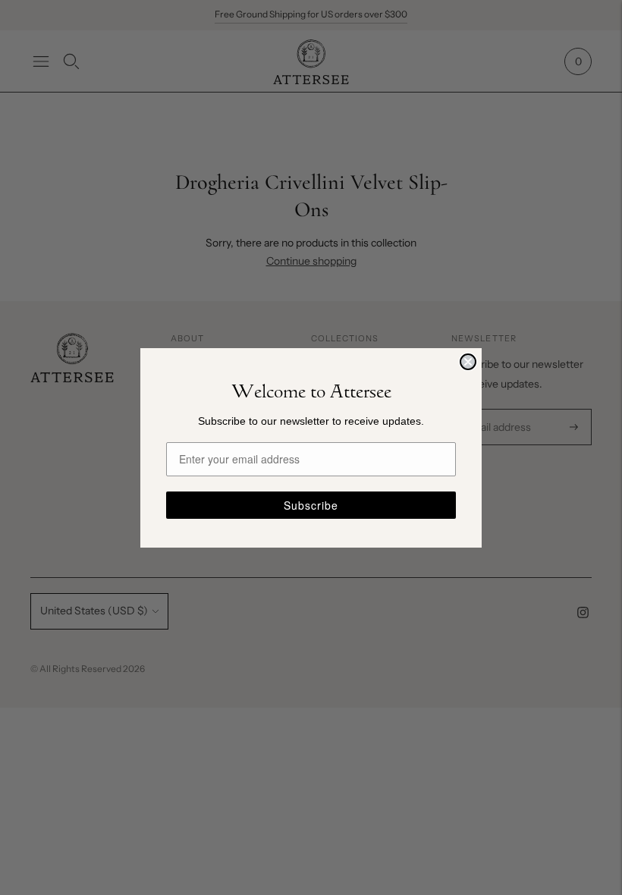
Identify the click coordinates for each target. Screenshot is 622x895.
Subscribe (311, 505)
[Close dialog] (468, 361)
